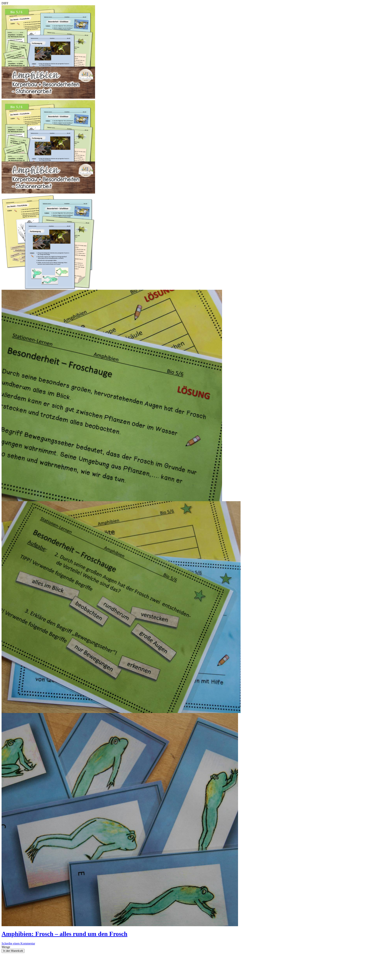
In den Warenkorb (13, 950)
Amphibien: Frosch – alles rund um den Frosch (64, 933)
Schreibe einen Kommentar (18, 943)
